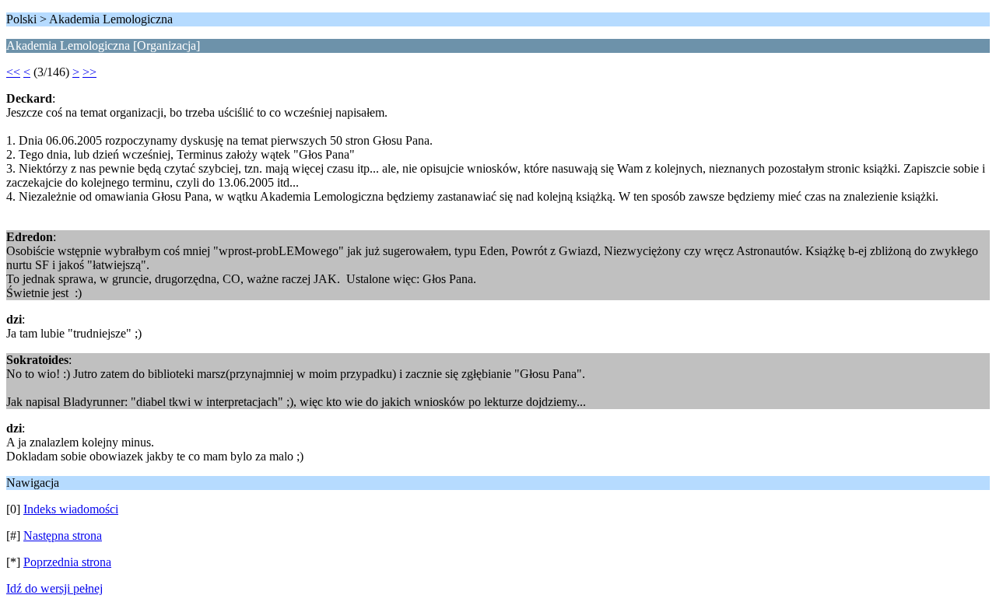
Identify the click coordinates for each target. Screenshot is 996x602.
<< (13, 72)
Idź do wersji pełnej (54, 588)
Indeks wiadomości (70, 509)
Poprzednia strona (67, 562)
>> (89, 72)
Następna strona (62, 535)
